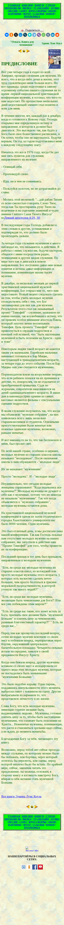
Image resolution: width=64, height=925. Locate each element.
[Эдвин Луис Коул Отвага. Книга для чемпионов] (24, 51)
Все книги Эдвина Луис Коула (21, 796)
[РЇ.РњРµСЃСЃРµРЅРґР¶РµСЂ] (30, 35)
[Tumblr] (48, 35)
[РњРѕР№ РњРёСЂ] (20, 35)
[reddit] (57, 35)
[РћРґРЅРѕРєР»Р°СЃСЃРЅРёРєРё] (11, 35)
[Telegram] (34, 35)
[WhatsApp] (43, 35)
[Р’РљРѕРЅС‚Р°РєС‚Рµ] (7, 35)
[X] (16, 35)
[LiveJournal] (25, 35)
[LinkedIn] (53, 35)
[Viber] (39, 35)
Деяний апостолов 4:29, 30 (22, 217)
